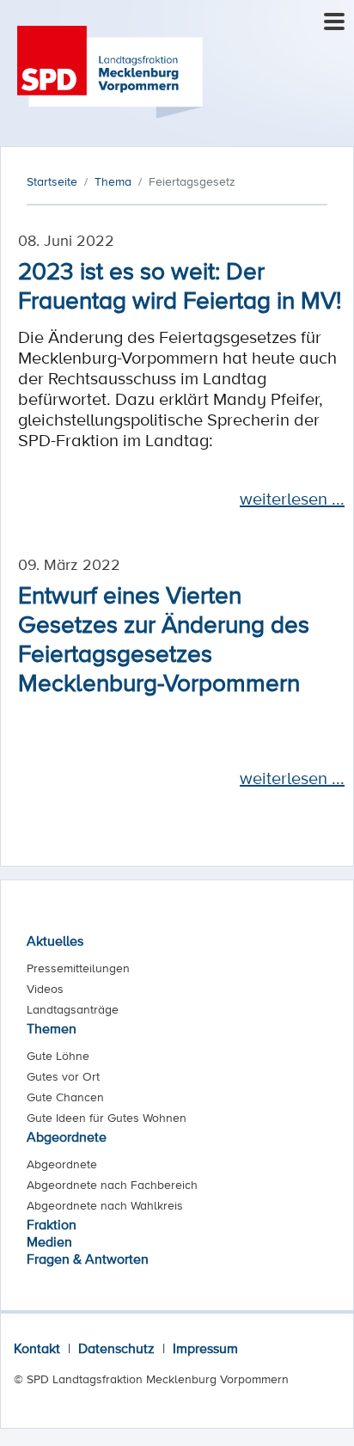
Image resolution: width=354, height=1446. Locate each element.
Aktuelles (55, 940)
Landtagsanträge (73, 1009)
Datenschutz (116, 1348)
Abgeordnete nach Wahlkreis (105, 1205)
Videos (45, 988)
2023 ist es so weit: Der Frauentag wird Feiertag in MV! (179, 285)
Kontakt (37, 1348)
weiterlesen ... (292, 499)
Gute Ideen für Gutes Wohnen (106, 1117)
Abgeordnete (67, 1136)
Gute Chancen (65, 1097)
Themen (51, 1028)
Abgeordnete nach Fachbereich (112, 1184)
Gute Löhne (58, 1055)
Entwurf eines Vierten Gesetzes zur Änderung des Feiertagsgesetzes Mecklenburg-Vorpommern (163, 638)
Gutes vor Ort (63, 1076)
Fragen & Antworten (88, 1258)
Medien (49, 1241)
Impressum (205, 1348)
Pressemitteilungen (78, 968)
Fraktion (51, 1224)
